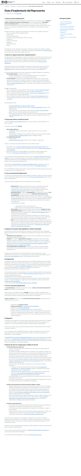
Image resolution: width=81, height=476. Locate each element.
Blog (53, 2)
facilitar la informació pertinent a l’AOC (33, 273)
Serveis (43, 2)
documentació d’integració (25, 265)
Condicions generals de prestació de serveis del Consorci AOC (30, 146)
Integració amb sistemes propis (16, 140)
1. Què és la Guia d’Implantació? (66, 21)
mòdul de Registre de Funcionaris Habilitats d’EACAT (25, 164)
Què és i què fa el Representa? (42, 90)
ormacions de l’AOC (25, 309)
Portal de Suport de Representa (31, 306)
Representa (13, 6)
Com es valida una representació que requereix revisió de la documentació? (32, 392)
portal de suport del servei (35, 434)
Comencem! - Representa (22, 6)
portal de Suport (48, 50)
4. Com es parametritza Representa (66, 27)
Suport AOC (7, 6)
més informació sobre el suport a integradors (26, 282)
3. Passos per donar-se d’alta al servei (67, 26)
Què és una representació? (37, 107)
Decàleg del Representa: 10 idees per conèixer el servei (22, 105)
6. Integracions (63, 32)
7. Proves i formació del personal (66, 33)
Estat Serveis (58, 2)
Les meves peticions (68, 2)
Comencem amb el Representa (16, 121)
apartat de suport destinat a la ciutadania (37, 430)
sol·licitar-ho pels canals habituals (12, 281)
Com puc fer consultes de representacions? (34, 414)
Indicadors (49, 2)
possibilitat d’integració (41, 165)
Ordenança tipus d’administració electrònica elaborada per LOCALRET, (29, 339)
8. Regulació (62, 35)
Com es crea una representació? (14, 83)
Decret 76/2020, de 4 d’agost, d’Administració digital (18, 337)
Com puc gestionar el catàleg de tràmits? (18, 135)
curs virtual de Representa (23, 307)
